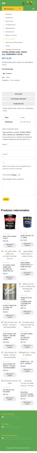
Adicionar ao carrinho (9, 245)
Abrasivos (9, 14)
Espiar (16, 214)
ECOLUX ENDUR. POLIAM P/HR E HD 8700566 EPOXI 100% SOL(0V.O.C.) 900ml (34, 51)
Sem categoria (10, 39)
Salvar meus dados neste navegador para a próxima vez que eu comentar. (17, 167)
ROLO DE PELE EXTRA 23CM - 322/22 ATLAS (31, 51)
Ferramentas (10, 32)
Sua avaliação (7, 175)
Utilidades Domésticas (13, 49)
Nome (5, 144)
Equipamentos (10, 28)
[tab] (18, 94)
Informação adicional (18, 99)
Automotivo (9, 21)
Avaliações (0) (18, 104)
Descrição (18, 94)
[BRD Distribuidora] (3, 3)
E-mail (5, 154)
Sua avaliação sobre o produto (13, 179)
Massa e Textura (11, 35)
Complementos (11, 25)
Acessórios (9, 17)
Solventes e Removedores (14, 42)
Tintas (8, 46)
